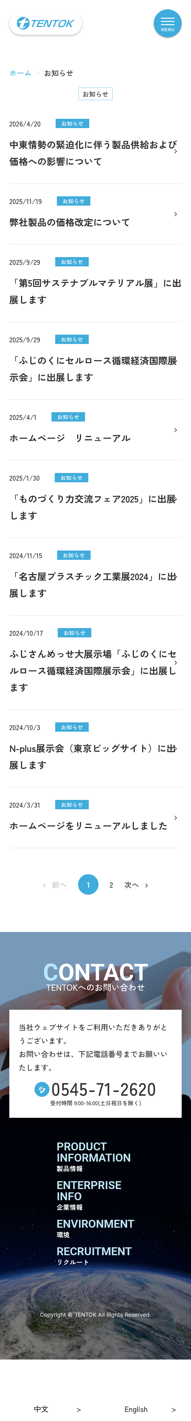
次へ (131, 884)
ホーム (20, 72)
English (136, 1408)
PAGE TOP (172, 1401)
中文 (41, 1408)
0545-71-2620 (104, 1088)
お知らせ (95, 94)
